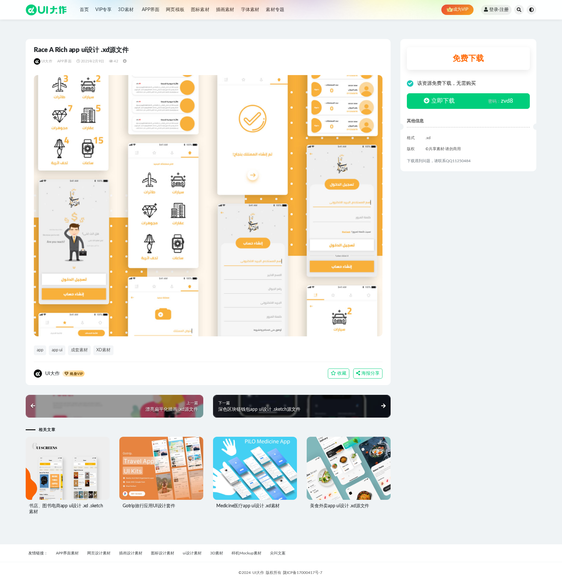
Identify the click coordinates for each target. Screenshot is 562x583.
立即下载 (442, 101)
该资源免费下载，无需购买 (446, 83)
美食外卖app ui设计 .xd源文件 (339, 506)
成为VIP (460, 9)
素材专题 (275, 9)
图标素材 (200, 9)
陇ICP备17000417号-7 (302, 573)
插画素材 (225, 9)
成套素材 (79, 350)
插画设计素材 (130, 553)
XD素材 (103, 350)
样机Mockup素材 (246, 553)
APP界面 (150, 9)
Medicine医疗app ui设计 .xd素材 (248, 506)
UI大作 (46, 61)
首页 (84, 9)
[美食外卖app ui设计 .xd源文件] (349, 468)
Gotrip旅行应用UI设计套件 (149, 506)
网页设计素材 (99, 553)
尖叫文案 (278, 553)
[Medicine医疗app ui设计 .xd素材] (255, 468)
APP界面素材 (67, 553)
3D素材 (126, 9)
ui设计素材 (192, 553)
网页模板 (175, 9)
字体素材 (250, 9)
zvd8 (500, 101)
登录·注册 (499, 9)
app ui (57, 350)
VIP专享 (103, 9)
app (40, 350)
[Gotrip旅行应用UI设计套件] (161, 468)
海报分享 (370, 373)
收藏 (341, 373)
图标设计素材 (162, 553)
